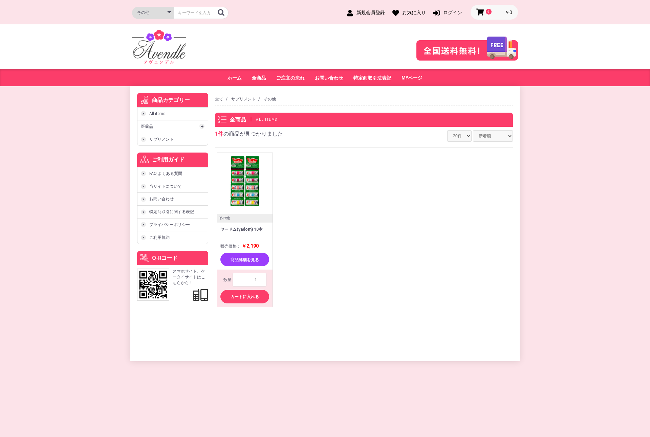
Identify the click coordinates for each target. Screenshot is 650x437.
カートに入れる (245, 296)
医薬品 (147, 126)
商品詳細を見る (245, 259)
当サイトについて (165, 186)
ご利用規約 (159, 237)
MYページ (412, 77)
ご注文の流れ (290, 77)
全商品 (259, 77)
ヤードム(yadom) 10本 (241, 229)
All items (157, 113)
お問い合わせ (329, 77)
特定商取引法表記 (372, 77)
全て (219, 99)
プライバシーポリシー (169, 224)
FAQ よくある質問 (165, 173)
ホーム (235, 77)
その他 (270, 99)
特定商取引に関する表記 (171, 211)
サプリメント (161, 139)
